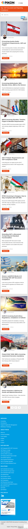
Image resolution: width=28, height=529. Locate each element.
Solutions (4, 466)
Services (4, 418)
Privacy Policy (14, 526)
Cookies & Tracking (22, 527)
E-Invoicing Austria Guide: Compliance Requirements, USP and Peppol (14, 43)
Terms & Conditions (22, 526)
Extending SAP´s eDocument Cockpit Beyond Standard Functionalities (11, 235)
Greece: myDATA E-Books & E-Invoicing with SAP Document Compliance (12, 277)
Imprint (8, 526)
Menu (21, 3)
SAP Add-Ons (5, 445)
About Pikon (5, 429)
